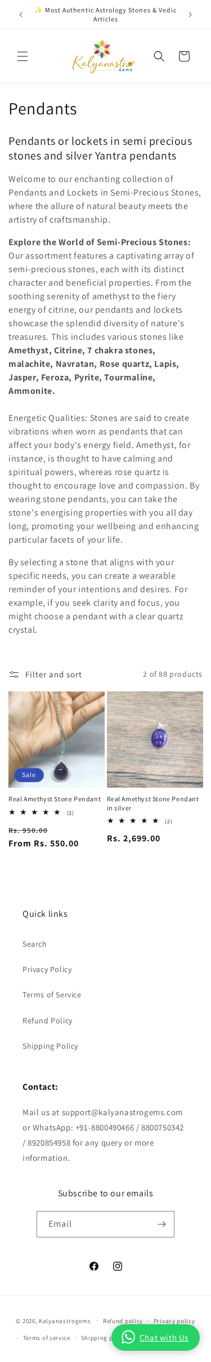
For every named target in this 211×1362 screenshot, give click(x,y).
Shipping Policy (50, 1046)
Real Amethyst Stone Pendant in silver (153, 803)
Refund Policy (48, 1020)
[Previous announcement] (20, 14)
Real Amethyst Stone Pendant (54, 799)
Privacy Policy (47, 969)
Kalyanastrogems (65, 1320)
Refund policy (123, 1321)
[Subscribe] (161, 1224)
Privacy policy (174, 1321)
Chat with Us (164, 1337)
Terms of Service (52, 995)
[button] (22, 56)
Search (35, 944)
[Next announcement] (190, 14)
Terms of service (46, 1338)
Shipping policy (104, 1338)
